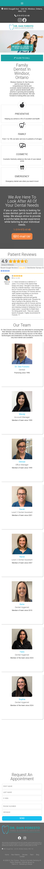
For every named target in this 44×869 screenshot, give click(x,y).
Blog (37, 855)
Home (7, 855)
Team (32, 855)
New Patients (15, 855)
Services (25, 855)
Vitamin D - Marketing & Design (22, 864)
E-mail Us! (23, 236)
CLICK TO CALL (23, 58)
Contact (22, 856)
